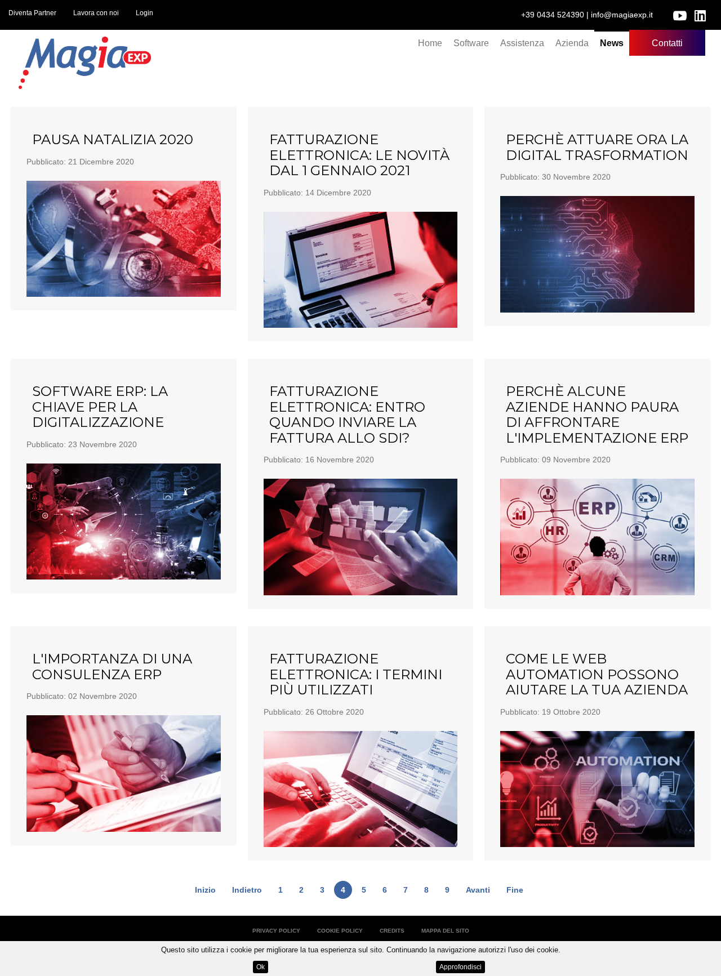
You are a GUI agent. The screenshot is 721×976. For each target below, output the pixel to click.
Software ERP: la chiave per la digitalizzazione (100, 406)
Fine (514, 889)
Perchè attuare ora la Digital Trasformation (597, 147)
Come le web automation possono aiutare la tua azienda (597, 674)
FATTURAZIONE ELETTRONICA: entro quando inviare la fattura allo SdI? (347, 414)
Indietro (247, 889)
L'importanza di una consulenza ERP (112, 666)
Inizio (205, 889)
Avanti (478, 889)
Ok (260, 967)
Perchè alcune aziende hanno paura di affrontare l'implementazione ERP (597, 414)
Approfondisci (460, 967)
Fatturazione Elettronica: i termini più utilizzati (355, 674)
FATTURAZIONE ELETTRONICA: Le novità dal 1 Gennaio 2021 (359, 155)
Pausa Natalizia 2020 (112, 139)
